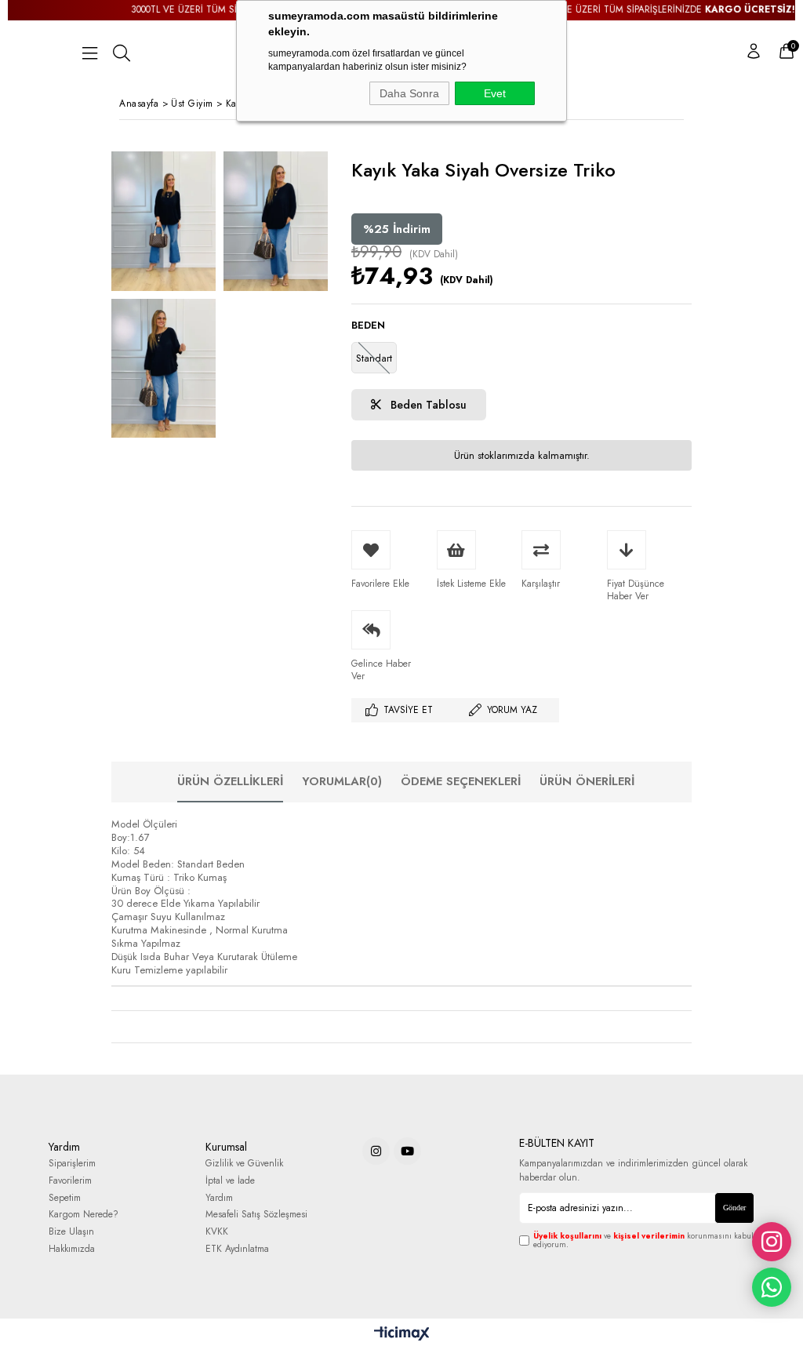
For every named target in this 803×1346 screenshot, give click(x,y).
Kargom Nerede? (83, 1214)
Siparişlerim (72, 1163)
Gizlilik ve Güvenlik (244, 1163)
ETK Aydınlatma (237, 1249)
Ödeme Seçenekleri (461, 781)
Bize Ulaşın (71, 1232)
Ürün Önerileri (587, 781)
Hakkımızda (72, 1249)
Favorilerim (70, 1181)
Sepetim (65, 1198)
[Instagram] (376, 1151)
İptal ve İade (230, 1181)
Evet (495, 93)
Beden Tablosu (427, 405)
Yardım (219, 1198)
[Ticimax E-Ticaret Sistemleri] (402, 1334)
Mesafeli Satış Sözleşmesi (256, 1214)
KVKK (216, 1232)
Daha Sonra (409, 93)
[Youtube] (407, 1151)
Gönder (734, 1207)
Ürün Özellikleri (230, 781)
